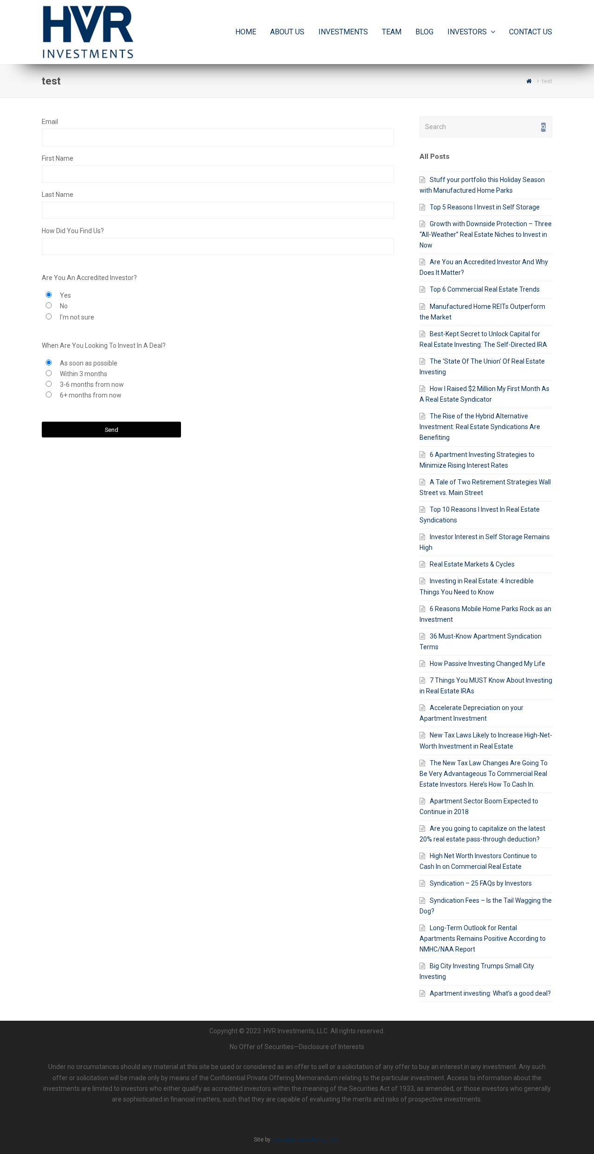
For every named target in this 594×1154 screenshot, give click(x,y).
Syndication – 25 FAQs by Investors (481, 883)
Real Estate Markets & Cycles (472, 564)
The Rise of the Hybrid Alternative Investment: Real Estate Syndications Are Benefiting (480, 426)
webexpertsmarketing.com (306, 1139)
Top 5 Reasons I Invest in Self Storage (485, 207)
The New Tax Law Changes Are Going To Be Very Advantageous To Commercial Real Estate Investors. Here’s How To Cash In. (484, 773)
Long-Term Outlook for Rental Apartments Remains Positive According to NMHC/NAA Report (483, 938)
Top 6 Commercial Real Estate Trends (485, 289)
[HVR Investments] (88, 31)
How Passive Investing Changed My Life (487, 663)
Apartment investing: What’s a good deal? (490, 993)
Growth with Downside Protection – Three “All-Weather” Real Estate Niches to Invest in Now (486, 234)
